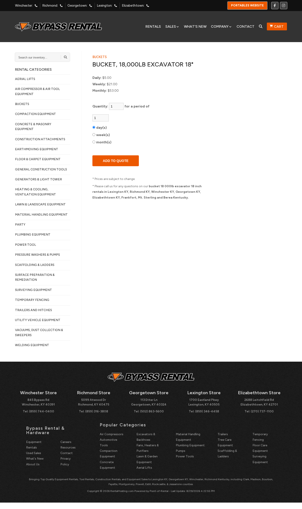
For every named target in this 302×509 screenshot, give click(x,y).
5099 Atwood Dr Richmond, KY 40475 (93, 402)
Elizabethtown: (133, 6)
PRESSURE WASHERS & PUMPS (37, 255)
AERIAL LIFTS (25, 79)
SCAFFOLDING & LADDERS (34, 265)
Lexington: (104, 6)
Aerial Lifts (144, 468)
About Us (33, 464)
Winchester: (24, 6)
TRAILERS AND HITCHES (33, 310)
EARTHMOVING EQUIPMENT (36, 149)
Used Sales (33, 453)
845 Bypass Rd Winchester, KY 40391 (38, 402)
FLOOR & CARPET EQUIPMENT (38, 159)
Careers (65, 442)
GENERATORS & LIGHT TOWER (38, 179)
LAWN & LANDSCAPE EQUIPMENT (40, 204)
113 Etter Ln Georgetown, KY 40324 (148, 402)
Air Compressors (111, 434)
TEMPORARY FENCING (32, 300)
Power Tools (185, 456)
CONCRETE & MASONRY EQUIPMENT (33, 126)
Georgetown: (77, 6)
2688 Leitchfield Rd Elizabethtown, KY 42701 (259, 402)
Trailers (223, 434)
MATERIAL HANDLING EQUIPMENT (41, 214)
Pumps (180, 451)
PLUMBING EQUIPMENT (32, 234)
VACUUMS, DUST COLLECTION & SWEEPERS (39, 332)
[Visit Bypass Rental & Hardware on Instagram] (283, 5)
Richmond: (50, 6)
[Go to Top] (294, 501)
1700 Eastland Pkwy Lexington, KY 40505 (204, 402)
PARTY (20, 224)
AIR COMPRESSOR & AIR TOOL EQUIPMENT (37, 91)
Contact (245, 26)
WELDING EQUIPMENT (32, 345)
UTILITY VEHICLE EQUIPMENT (37, 320)
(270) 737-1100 (262, 411)
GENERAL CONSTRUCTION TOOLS (41, 169)
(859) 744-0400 (41, 411)
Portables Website (247, 5)
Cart (279, 26)
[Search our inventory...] (65, 57)
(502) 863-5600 (152, 411)
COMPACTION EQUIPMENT (35, 114)
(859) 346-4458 (207, 411)
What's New (195, 26)
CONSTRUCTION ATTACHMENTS (40, 139)
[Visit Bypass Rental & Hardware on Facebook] (274, 5)
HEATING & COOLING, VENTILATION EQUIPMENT (35, 191)
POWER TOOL (25, 245)
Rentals (153, 26)
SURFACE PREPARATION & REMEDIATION (35, 277)
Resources (68, 447)
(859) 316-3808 (96, 411)
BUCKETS (22, 104)
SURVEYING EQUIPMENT (33, 290)
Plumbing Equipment (190, 445)
